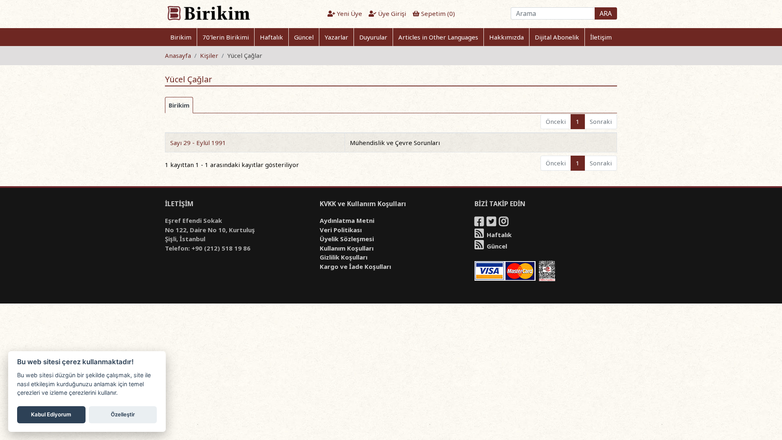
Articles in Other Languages (438, 37)
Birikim (180, 37)
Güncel (304, 37)
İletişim (601, 37)
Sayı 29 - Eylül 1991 (198, 143)
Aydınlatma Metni (347, 220)
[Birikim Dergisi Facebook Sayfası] (479, 223)
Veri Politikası (341, 230)
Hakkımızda (506, 37)
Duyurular (373, 37)
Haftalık (271, 37)
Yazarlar (336, 37)
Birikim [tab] (179, 105)
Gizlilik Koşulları (343, 257)
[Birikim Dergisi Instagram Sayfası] (504, 223)
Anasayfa (178, 55)
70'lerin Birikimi (225, 37)
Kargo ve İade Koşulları (355, 266)
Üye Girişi (391, 13)
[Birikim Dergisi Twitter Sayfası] (492, 223)
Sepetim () (437, 13)
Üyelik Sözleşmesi (347, 239)
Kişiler (209, 55)
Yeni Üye (348, 13)
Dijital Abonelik (557, 37)
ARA (606, 13)
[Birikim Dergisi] (208, 13)
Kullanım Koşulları (346, 248)
